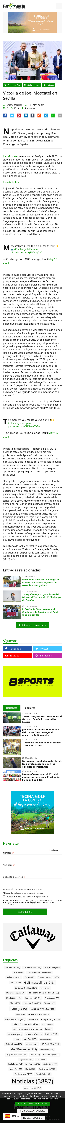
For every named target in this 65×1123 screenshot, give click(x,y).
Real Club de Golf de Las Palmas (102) (24, 1064)
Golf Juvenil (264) (52, 967)
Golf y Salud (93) (50, 1064)
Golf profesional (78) (14, 1044)
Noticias (50, 85)
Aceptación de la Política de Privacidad (22, 890)
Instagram (46, 655)
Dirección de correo (14, 876)
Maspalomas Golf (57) (32, 1088)
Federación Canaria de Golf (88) (26, 1024)
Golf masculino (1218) (39, 982)
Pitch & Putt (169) (43, 1074)
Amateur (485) (15, 1034)
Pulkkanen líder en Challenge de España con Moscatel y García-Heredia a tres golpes (41, 582)
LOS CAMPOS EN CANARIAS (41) (39, 972)
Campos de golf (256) (50, 1019)
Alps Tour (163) (30, 1039)
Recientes (11, 707)
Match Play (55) (16, 1069)
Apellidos (9, 864)
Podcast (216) (51, 1034)
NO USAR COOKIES (32, 1118)
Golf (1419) (19, 1009)
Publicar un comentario (32, 625)
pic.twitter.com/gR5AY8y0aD (26, 252)
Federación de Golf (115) (38, 1014)
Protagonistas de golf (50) (48, 977)
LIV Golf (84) (30, 1069)
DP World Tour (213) (50, 1044)
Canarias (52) (18, 972)
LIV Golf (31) (41, 1059)
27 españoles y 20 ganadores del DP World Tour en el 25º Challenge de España (41, 597)
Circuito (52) (29, 977)
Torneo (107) (49, 1003)
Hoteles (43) (33, 1019)
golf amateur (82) (14, 977)
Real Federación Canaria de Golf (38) (27, 1029)
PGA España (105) (13, 998)
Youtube (14, 655)
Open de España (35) (51, 1055)
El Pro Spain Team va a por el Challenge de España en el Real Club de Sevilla (40, 612)
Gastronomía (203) (47, 1069)
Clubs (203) (15, 1003)
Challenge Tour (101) (32, 1003)
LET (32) (17, 1039)
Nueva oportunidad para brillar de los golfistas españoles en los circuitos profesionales (42, 763)
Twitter (44, 648)
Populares (29, 707)
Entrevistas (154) (13, 967)
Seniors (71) (35, 1055)
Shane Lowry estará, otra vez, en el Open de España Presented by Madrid (42, 719)
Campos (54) (47, 1024)
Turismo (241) (32, 1044)
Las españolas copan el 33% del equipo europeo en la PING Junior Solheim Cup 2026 (41, 777)
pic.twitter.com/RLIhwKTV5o (24, 426)
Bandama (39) (45, 1039)
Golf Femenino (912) (24, 1049)
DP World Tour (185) (32, 967)
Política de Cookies (49, 1098)
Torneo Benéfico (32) (34, 1034)
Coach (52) (20, 1014)
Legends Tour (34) (26, 1059)
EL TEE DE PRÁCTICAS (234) (42, 1008)
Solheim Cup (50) (47, 1049)
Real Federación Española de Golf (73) (43, 993)
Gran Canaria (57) (52, 998)
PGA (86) (48, 1029)
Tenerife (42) (45, 988)
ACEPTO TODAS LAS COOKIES (32, 1104)
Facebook (15, 648)
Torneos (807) (33, 998)
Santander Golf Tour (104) (26, 988)
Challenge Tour (14, 85)
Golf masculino (33, 85)
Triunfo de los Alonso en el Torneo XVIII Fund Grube (41, 744)
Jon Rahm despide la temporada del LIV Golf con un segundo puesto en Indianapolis (40, 732)
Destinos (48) (16, 983)
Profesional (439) (23, 1074)
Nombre (8, 852)
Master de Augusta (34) (15, 993)
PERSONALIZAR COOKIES (32, 1111)
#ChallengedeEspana (26, 249)
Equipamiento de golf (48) (16, 1055)
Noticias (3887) (32, 1081)
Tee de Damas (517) (15, 1019)
